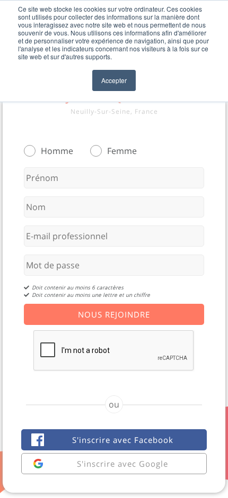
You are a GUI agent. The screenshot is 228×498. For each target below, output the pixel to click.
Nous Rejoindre (114, 314)
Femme (122, 151)
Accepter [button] (114, 80)
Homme (57, 151)
